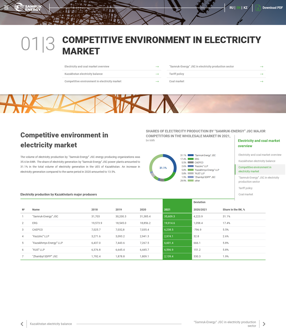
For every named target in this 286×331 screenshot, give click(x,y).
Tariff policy (176, 73)
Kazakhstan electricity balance (84, 73)
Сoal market (176, 81)
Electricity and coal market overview (87, 66)
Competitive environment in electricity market (93, 81)
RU (232, 7)
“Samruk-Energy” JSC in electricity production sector (201, 66)
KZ (245, 7)
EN (238, 7)
